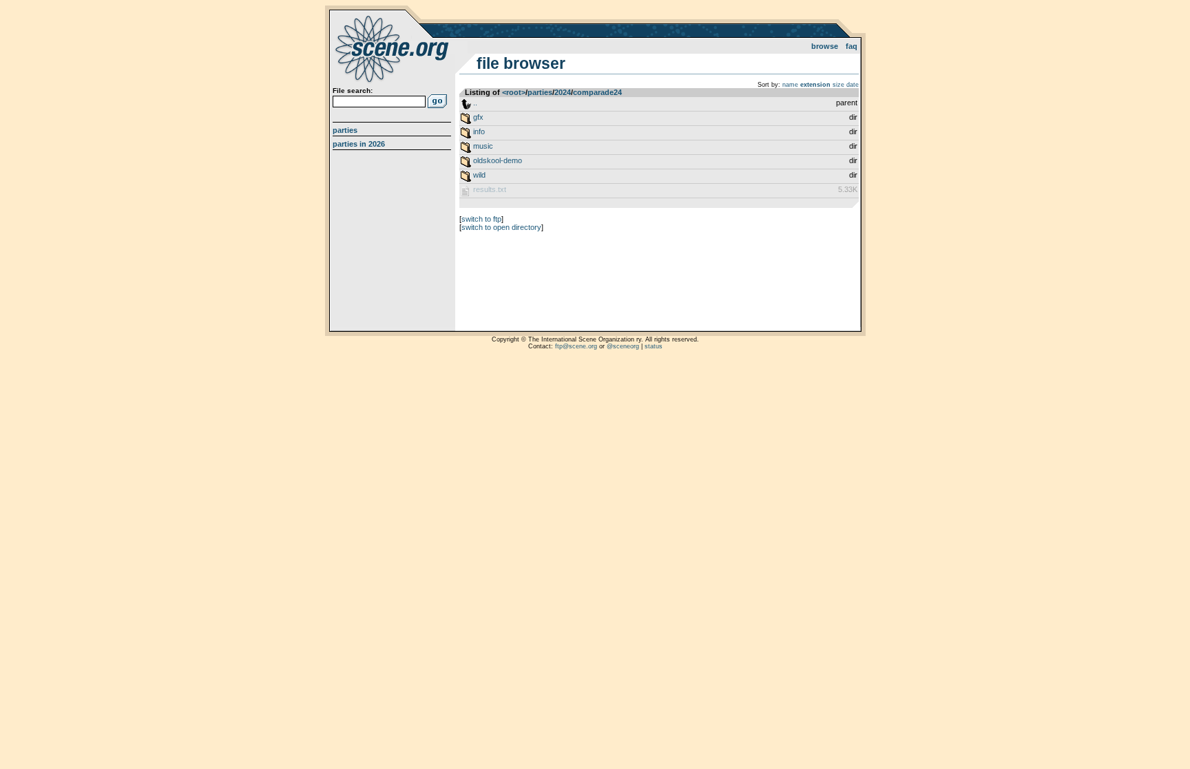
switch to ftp (481, 219)
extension (815, 84)
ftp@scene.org (576, 346)
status (653, 346)
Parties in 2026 (359, 144)
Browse (824, 46)
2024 (562, 92)
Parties (345, 130)
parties (540, 92)
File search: (353, 90)
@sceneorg (623, 346)
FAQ (851, 46)
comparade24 (597, 92)
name (790, 84)
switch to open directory (501, 227)
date (852, 84)
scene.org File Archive (393, 48)
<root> (513, 92)
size (838, 84)
